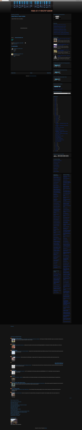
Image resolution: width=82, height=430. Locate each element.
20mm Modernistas (58, 141)
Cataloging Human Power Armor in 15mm (60, 29)
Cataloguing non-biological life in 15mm (59, 27)
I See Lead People (56, 166)
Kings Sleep (65, 238)
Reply (14, 56)
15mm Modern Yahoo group (14, 402)
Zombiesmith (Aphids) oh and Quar (57, 267)
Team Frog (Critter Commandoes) (56, 260)
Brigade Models (56, 196)
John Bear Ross (14, 370)
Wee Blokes (13, 376)
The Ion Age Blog (66, 282)
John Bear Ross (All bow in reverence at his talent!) (66, 233)
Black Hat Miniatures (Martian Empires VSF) (57, 189)
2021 (55, 101)
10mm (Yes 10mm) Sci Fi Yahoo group (16, 401)
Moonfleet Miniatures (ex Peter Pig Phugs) (57, 241)
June (56, 142)
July (56, 122)
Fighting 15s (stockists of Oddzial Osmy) (57, 210)
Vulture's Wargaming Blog (15, 388)
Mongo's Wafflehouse (66, 246)
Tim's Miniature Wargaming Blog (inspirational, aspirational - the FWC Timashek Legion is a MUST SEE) (66, 302)
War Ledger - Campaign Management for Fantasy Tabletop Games (20, 389)
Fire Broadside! (56, 163)
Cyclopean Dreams (56, 286)
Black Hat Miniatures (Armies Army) (57, 187)
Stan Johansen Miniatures (56, 258)
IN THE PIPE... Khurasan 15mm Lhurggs (61, 133)
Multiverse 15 (65, 248)
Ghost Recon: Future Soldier (59, 127)
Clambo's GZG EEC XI (66, 201)
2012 (55, 112)
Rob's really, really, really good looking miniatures (66, 269)
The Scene (55, 263)
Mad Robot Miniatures (57, 234)
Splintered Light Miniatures (56, 254)
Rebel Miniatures (56, 252)
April (56, 145)
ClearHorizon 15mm (57, 162)
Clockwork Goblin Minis (57, 201)
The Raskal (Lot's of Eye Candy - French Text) (66, 286)
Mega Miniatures (56, 237)
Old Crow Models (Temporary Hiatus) (56, 244)
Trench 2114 (55, 265)
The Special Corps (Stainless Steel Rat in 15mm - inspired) (66, 292)
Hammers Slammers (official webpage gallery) (57, 282)
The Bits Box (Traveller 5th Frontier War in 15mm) (66, 279)
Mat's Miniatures (65, 241)
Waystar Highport (56, 171)
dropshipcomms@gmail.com (58, 88)
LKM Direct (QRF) (56, 225)
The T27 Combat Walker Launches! (20, 371)
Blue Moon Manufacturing (56, 194)
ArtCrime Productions (57, 180)
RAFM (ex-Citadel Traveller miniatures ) (57, 250)
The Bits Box (13, 344)
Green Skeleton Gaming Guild (65, 222)
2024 (55, 100)
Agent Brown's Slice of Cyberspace (66, 176)
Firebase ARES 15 (56, 165)
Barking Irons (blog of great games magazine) (67, 182)
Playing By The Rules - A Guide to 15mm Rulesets (61, 32)
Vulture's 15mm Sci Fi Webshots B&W (66, 310)
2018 (55, 104)
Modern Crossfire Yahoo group (15, 413)
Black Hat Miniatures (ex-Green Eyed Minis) (57, 192)
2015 (55, 108)
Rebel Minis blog (65, 264)
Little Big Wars (65, 239)
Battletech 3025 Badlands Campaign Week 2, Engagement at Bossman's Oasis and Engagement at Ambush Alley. (30, 383)
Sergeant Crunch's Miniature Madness (66, 272)
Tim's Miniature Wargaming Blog (16, 338)
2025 (55, 99)
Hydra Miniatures (56, 219)
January (57, 149)
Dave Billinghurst (65, 213)
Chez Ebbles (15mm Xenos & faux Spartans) (67, 191)
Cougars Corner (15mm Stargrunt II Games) (57, 288)
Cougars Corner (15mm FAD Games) (57, 290)
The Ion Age (55, 262)
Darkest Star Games (57, 206)
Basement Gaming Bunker (58, 160)
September (57, 119)
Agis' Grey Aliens (56, 292)
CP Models (55, 197)
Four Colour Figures (66, 220)
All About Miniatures (66, 178)
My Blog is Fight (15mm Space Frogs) (57, 275)
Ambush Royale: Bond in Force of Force (60, 24)
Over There (13, 392)
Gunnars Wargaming (57, 284)
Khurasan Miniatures (57, 222)
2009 (55, 150)
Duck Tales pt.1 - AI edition (18, 377)
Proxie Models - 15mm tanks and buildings (57, 248)
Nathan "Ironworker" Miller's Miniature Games (18, 382)
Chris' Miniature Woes (66, 193)
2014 (55, 109)
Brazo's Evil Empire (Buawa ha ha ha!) (66, 186)
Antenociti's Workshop (57, 179)
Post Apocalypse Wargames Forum (15, 414)
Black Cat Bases (56, 185)
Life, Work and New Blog (59, 138)
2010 (55, 114)
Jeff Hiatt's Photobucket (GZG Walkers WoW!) (66, 231)
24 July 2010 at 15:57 (20, 48)
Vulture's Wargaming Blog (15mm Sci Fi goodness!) (66, 316)
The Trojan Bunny (66, 294)
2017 (55, 105)
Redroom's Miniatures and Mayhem (66, 266)
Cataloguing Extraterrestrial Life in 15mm (60, 26)
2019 (55, 103)
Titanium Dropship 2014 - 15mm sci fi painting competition (63, 50)
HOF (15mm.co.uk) (56, 216)
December (57, 115)
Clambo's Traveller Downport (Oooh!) (66, 204)
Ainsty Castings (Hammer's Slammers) (57, 177)
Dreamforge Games (66, 217)
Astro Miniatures (56, 182)
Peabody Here (56, 168)
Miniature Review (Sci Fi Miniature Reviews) (66, 245)
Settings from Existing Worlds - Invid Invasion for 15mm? (63, 45)
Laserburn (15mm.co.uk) (56, 227)
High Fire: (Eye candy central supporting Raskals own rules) (57, 279)
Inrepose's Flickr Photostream (65, 228)
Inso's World (13, 356)
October (57, 118)
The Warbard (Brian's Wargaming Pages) (66, 296)
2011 (55, 113)
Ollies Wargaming (66, 255)
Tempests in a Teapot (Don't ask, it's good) (66, 274)
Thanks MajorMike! (58, 137)
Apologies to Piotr (58, 134)
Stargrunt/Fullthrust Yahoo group (15, 415)
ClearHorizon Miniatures (56, 200)
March (57, 146)
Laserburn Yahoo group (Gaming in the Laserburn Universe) (19, 412)
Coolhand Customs (66, 209)
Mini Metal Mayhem (14, 350)
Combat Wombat (56, 203)
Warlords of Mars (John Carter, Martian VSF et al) (66, 319)
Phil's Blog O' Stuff (56, 273)
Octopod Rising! (57, 128)
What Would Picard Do (66, 321)
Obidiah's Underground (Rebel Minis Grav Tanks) (66, 253)
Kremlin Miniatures (56, 224)
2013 (55, 110)
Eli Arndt (15, 48)
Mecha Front (56, 235)
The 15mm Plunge (66, 276)
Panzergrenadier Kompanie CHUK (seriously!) (65, 259)
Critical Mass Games (57, 204)
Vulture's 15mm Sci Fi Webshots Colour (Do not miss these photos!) (66, 313)
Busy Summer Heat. (18, 357)
